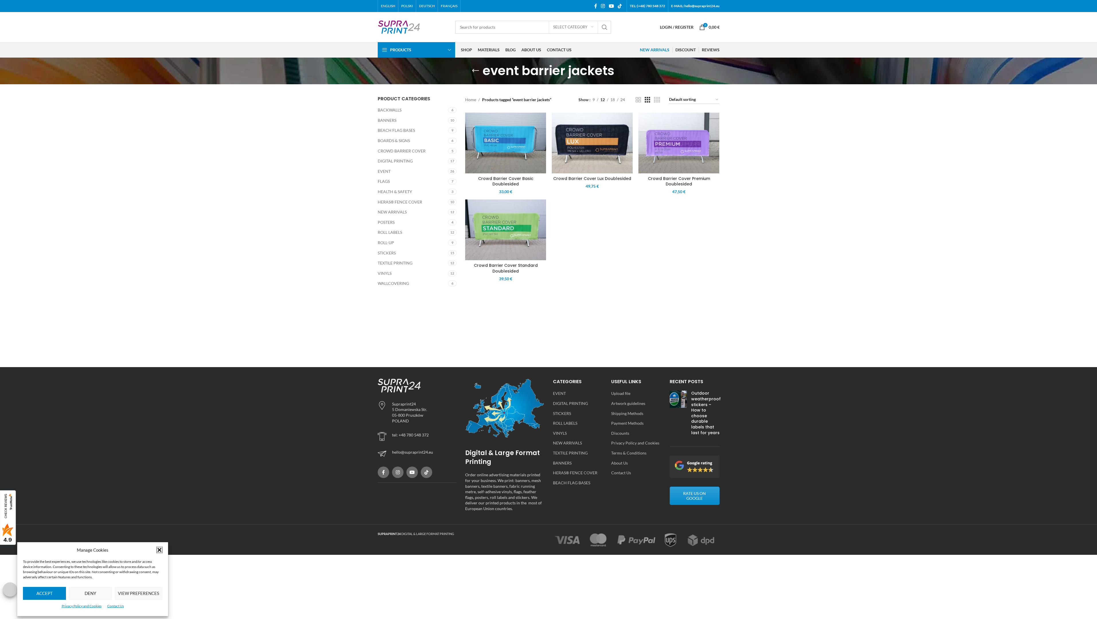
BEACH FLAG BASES (396, 130)
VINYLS (384, 273)
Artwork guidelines (628, 403)
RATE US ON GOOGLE (694, 496)
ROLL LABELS (390, 232)
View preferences (138, 593)
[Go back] (475, 71)
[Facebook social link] (595, 6)
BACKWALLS (390, 109)
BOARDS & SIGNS (394, 140)
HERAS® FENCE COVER (400, 201)
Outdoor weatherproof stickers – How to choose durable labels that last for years (706, 412)
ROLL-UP (386, 242)
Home (470, 99)
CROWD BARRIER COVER (402, 150)
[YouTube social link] (611, 6)
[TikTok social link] (619, 6)
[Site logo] (399, 26)
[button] (159, 550)
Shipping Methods (627, 413)
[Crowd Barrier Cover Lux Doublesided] (592, 143)
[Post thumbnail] (678, 414)
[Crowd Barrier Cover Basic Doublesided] (505, 143)
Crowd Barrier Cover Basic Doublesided (505, 181)
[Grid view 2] (638, 99)
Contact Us (115, 606)
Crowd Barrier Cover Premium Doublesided (679, 181)
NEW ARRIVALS (392, 211)
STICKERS (387, 252)
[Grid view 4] (657, 99)
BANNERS (387, 120)
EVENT (384, 171)
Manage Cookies (10, 589)
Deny (90, 593)
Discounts (620, 433)
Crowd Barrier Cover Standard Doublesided (506, 268)
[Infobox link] (417, 453)
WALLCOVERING (393, 283)
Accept (44, 593)
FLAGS (384, 181)
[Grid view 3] (647, 99)
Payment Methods (627, 423)
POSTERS (386, 222)
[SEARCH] (604, 27)
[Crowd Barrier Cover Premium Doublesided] (678, 143)
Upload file (620, 393)
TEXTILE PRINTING (395, 262)
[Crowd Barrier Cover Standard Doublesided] (505, 229)
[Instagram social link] (603, 6)
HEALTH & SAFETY (395, 191)
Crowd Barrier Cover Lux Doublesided (592, 178)
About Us (619, 463)
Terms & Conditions (628, 452)
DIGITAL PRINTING (395, 160)
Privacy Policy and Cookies (82, 606)
